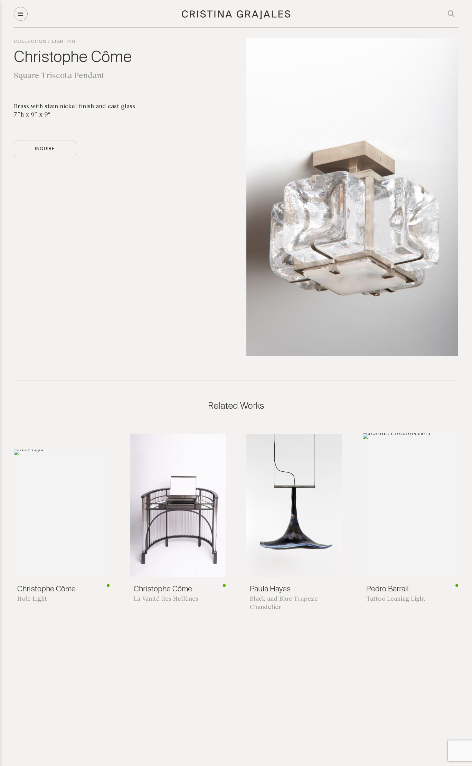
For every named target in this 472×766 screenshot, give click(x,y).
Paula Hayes (270, 589)
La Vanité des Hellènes (166, 599)
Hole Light (32, 599)
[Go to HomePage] (236, 18)
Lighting (64, 41)
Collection (30, 41)
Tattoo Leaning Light (395, 599)
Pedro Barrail (387, 589)
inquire (45, 148)
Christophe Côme (73, 57)
